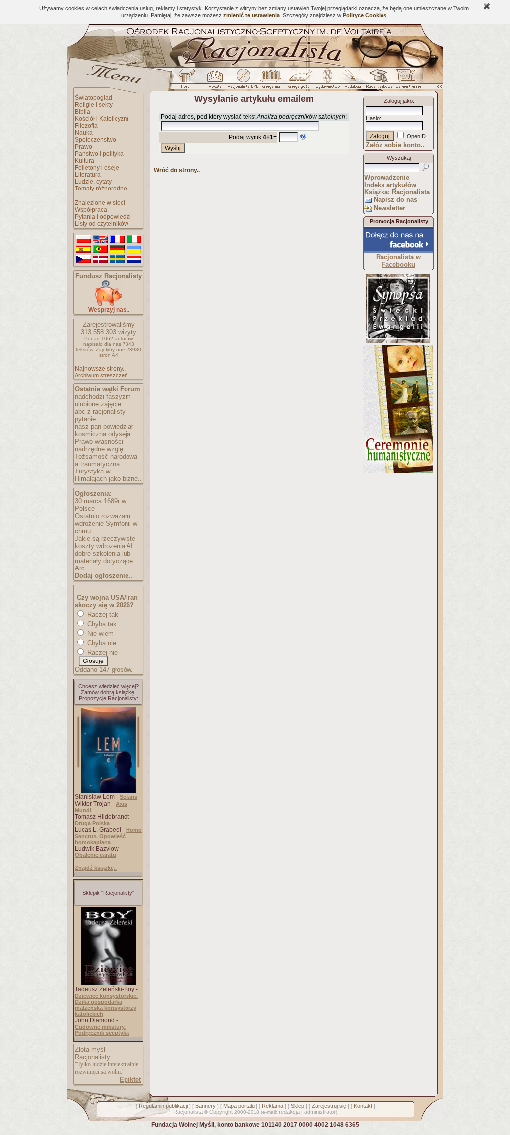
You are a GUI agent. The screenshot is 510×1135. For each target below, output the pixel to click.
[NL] (134, 260)
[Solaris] (108, 790)
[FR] (117, 240)
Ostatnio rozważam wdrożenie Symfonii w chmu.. (106, 523)
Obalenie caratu (95, 855)
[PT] (100, 250)
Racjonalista (188, 1112)
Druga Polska (92, 823)
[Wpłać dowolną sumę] (108, 304)
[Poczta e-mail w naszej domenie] (214, 81)
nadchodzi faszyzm (103, 396)
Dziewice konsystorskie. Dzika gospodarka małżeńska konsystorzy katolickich (106, 1005)
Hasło (373, 118)
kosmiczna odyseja (102, 434)
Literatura (88, 174)
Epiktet (130, 1079)
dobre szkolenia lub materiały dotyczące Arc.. (104, 561)
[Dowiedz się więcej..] (398, 471)
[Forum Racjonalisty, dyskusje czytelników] (188, 81)
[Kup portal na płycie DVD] (243, 81)
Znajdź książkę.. (96, 868)
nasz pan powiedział (104, 426)
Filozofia (86, 125)
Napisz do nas (395, 199)
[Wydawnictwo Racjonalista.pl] (327, 81)
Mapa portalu (239, 1106)
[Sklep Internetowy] (271, 81)
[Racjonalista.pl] (255, 65)
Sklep (297, 1106)
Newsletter (389, 208)
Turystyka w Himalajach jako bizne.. (108, 475)
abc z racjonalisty (100, 411)
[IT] (134, 240)
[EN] (100, 240)
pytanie (85, 419)
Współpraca (91, 209)
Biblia (82, 111)
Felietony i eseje (97, 167)
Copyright (221, 1112)
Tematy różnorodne (101, 188)
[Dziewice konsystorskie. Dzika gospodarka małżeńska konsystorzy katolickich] (108, 983)
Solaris (128, 797)
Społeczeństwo (95, 139)
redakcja (289, 1112)
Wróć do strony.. (177, 170)
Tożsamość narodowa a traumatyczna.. (106, 460)
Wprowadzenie (386, 177)
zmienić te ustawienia (251, 15)
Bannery (205, 1106)
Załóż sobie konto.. (395, 145)
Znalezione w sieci (100, 202)
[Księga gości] (301, 81)
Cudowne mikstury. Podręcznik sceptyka (102, 1030)
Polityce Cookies (364, 15)
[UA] (134, 250)
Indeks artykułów (390, 185)
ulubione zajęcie (98, 404)
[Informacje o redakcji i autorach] (352, 81)
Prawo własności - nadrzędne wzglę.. (101, 445)
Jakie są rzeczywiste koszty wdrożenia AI (105, 542)
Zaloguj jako (398, 101)
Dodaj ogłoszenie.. (103, 575)
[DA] (100, 260)
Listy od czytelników (101, 223)
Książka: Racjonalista (397, 192)
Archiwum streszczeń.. (102, 375)
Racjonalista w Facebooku (398, 260)
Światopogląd (93, 98)
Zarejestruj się (329, 1106)
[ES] (83, 250)
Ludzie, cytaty (93, 181)
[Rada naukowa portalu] (377, 81)
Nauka (84, 132)
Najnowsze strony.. (100, 368)
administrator (320, 1112)
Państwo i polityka (99, 153)
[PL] (83, 240)
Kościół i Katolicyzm (101, 118)
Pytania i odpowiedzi (103, 216)
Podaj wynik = (253, 137)
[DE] (117, 250)
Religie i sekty (94, 104)
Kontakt (363, 1106)
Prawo (83, 146)
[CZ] (83, 260)
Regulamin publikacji (163, 1106)
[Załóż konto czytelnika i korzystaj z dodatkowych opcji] (405, 81)
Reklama (272, 1106)
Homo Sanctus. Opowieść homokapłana (108, 836)
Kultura (84, 160)
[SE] (117, 260)
